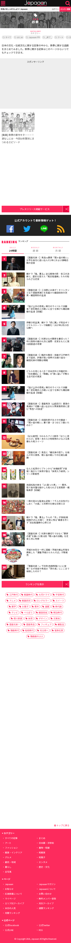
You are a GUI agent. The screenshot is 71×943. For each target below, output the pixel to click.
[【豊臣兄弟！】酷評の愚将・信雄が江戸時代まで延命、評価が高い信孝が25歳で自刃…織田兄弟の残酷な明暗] (13, 361)
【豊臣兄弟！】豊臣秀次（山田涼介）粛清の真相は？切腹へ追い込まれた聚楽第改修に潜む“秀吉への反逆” (47, 406)
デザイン (43, 618)
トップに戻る (62, 825)
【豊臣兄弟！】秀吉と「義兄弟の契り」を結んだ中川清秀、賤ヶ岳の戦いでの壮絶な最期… (47, 455)
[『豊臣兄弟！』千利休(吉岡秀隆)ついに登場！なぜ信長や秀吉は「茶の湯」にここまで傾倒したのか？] (13, 572)
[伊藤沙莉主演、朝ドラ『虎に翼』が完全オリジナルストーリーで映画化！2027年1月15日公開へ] (13, 328)
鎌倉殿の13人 (36, 636)
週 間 (35, 249)
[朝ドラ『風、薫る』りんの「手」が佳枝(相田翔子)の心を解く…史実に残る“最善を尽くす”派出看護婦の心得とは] (13, 523)
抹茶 (30, 618)
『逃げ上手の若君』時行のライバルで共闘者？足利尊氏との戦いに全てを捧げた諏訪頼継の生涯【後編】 (47, 390)
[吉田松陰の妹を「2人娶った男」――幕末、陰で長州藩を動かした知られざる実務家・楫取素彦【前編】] (13, 491)
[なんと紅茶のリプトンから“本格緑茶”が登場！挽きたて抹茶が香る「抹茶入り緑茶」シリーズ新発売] (13, 474)
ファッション (11, 847)
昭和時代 (29, 630)
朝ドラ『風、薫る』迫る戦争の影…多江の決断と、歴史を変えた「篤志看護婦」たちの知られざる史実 (47, 276)
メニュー (3, 3)
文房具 (56, 618)
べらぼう (28, 612)
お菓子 (25, 606)
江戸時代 (13, 594)
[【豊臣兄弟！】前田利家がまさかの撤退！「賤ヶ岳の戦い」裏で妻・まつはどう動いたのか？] (13, 426)
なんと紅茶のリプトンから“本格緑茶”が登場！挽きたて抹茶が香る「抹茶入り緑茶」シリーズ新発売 (47, 471)
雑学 (14, 606)
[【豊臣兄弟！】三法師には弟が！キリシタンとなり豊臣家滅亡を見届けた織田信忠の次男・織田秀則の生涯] (13, 296)
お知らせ (9, 888)
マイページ (10, 898)
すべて (8, 37)
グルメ (8, 857)
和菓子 (42, 857)
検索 (67, 3)
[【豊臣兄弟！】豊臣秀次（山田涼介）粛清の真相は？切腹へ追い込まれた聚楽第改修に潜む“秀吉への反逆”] (13, 409)
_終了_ (49, 37)
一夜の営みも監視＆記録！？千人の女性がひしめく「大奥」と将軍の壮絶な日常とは (47, 502)
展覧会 (61, 624)
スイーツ (59, 600)
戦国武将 (26, 600)
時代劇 (58, 606)
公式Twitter (27, 229)
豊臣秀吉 (30, 624)
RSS (61, 229)
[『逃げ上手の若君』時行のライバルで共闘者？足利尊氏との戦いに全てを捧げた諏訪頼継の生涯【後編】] (13, 393)
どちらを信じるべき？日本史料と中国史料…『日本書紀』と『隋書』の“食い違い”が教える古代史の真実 (47, 374)
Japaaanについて (47, 888)
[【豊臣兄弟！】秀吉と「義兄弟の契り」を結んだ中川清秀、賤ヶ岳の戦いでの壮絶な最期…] (13, 458)
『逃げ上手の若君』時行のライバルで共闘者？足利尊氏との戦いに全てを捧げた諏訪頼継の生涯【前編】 (47, 309)
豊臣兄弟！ (14, 624)
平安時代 (59, 594)
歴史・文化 (44, 866)
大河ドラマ (44, 594)
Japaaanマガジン (47, 884)
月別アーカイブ (46, 903)
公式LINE (44, 229)
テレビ (14, 612)
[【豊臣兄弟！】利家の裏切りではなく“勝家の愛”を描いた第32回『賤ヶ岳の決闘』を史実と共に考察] (13, 539)
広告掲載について (13, 893)
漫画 (47, 606)
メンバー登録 (65, 9)
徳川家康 (18, 618)
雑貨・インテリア (13, 852)
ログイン (55, 9)
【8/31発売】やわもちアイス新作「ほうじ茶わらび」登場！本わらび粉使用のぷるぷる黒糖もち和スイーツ (47, 438)
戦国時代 (28, 594)
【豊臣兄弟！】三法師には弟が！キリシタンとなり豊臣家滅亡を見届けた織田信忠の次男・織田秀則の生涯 (47, 292)
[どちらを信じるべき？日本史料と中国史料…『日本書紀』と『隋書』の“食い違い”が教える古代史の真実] (13, 377)
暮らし (8, 866)
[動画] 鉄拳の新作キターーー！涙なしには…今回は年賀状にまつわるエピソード (18, 138)
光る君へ (44, 630)
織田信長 (43, 612)
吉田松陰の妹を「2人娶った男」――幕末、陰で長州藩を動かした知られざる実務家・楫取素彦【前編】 (47, 487)
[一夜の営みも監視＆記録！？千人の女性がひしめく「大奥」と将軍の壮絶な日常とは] (13, 507)
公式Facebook (10, 229)
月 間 (58, 249)
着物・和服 (44, 847)
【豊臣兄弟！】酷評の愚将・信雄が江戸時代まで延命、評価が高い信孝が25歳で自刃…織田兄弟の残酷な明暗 (47, 357)
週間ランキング (46, 908)
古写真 (8, 871)
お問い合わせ (45, 893)
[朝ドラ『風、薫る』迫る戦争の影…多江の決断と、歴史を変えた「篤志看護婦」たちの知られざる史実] (13, 280)
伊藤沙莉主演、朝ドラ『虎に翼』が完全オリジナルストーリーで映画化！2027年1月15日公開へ (47, 325)
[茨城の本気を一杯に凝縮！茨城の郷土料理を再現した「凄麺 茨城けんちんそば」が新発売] (13, 556)
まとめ (20, 37)
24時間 (13, 249)
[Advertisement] (25, 85)
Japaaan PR (34, 37)
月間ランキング (12, 913)
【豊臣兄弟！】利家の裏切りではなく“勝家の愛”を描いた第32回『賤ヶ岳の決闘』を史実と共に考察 (47, 536)
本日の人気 (10, 908)
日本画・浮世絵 (46, 842)
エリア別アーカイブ (14, 903)
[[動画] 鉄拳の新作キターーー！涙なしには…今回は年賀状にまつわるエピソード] (18, 122)
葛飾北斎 (58, 630)
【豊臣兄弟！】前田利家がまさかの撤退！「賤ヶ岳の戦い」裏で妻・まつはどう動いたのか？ (47, 422)
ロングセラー (42, 600)
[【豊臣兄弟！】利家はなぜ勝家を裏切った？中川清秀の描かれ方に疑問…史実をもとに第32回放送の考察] (13, 344)
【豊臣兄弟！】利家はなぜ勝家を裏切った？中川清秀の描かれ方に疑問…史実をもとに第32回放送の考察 (47, 341)
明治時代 (57, 612)
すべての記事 (11, 838)
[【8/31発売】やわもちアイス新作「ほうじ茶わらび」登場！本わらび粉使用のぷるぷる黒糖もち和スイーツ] (13, 442)
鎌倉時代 (14, 630)
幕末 (37, 606)
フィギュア (46, 624)
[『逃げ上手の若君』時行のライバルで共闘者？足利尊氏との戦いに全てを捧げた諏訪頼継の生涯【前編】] (13, 312)
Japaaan (35, 3)
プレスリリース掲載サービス (35, 209)
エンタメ (43, 862)
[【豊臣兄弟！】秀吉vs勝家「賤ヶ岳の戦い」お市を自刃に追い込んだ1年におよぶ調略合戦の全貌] (13, 263)
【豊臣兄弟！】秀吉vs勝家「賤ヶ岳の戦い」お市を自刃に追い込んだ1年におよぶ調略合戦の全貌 (47, 260)
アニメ (12, 600)
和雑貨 (42, 852)
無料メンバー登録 (47, 898)
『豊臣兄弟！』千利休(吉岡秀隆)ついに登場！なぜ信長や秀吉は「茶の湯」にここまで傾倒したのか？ (47, 568)
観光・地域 (10, 862)
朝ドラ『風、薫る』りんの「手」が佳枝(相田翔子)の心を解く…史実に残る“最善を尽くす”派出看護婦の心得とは (47, 520)
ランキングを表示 (34, 584)
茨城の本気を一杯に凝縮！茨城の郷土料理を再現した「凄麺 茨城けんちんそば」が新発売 (47, 552)
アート (60, 37)
